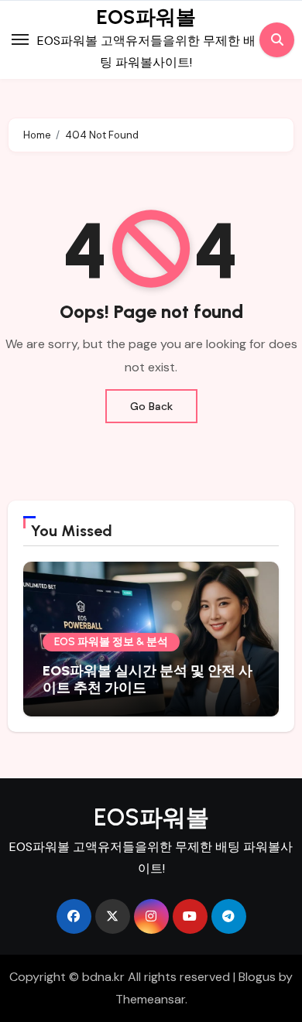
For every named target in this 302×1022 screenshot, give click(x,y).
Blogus (257, 977)
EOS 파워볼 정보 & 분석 (111, 641)
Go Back (151, 406)
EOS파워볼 (146, 17)
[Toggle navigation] (20, 39)
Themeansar (150, 999)
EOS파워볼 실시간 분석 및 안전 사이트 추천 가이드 (147, 679)
